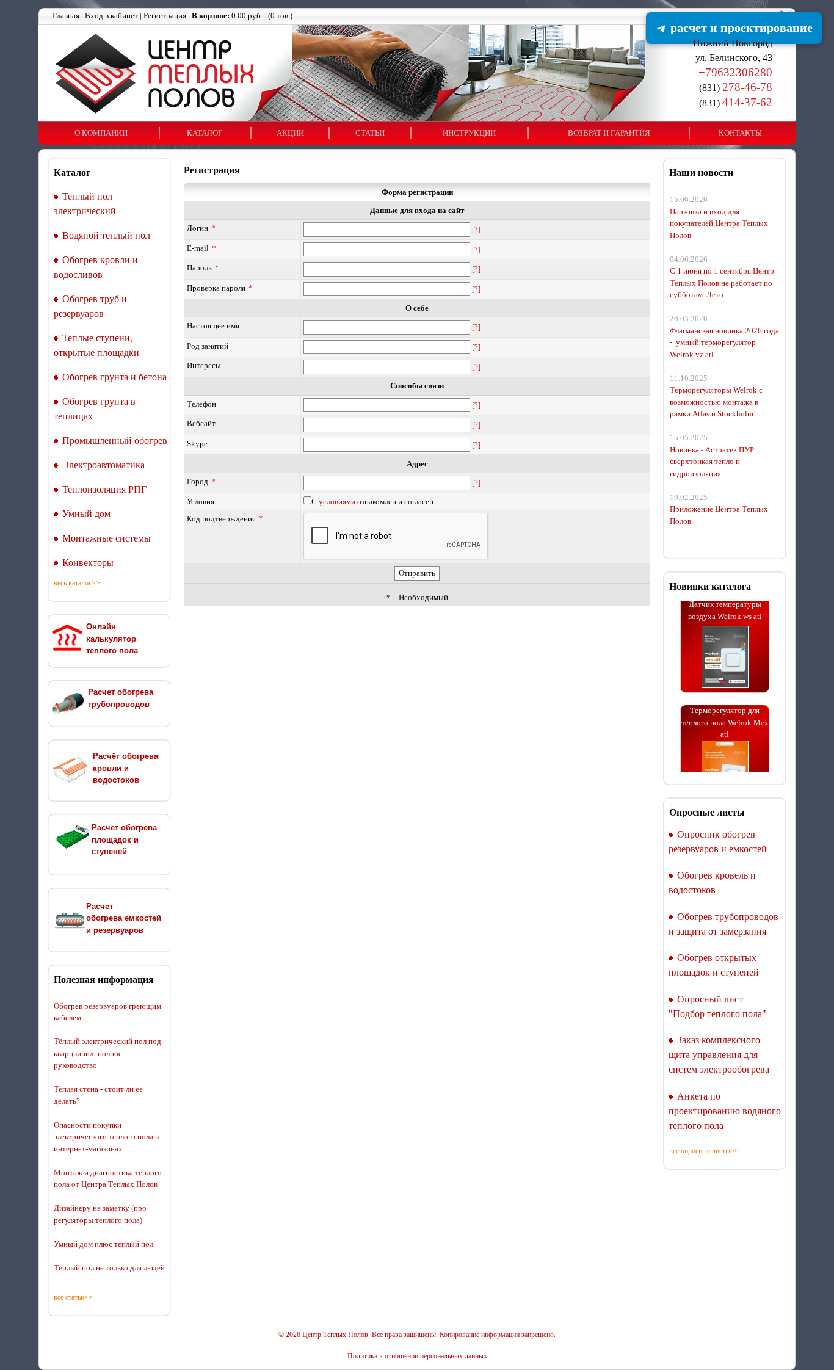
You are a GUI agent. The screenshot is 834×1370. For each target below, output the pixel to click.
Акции (290, 132)
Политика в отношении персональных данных (417, 1356)
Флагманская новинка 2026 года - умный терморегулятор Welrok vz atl (724, 342)
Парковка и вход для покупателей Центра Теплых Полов (719, 223)
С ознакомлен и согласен (372, 501)
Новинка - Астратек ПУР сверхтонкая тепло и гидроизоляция (712, 461)
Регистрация (164, 15)
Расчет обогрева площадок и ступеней (124, 839)
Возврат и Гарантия (609, 132)
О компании (101, 132)
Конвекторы (88, 562)
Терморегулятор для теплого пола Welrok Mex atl (725, 710)
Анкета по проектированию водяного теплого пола (725, 1111)
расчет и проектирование (740, 27)
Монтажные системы (106, 538)
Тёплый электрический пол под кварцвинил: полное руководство (107, 1053)
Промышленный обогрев (114, 440)
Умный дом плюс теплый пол (103, 1244)
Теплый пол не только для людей (109, 1267)
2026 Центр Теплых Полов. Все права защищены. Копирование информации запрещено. (421, 1335)
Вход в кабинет (111, 15)
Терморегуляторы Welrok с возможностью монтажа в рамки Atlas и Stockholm (716, 401)
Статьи (370, 132)
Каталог (205, 132)
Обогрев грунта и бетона (114, 377)
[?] (476, 229)
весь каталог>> (77, 583)
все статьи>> (73, 1297)
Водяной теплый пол (106, 235)
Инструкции (469, 132)
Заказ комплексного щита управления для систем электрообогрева (719, 1055)
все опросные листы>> (704, 1151)
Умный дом (86, 514)
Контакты (740, 132)
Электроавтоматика (103, 465)
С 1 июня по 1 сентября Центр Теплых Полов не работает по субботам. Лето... (722, 282)
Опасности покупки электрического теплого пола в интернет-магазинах (106, 1136)
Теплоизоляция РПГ (104, 489)
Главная (66, 15)
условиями (337, 501)
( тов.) (242, 15)
